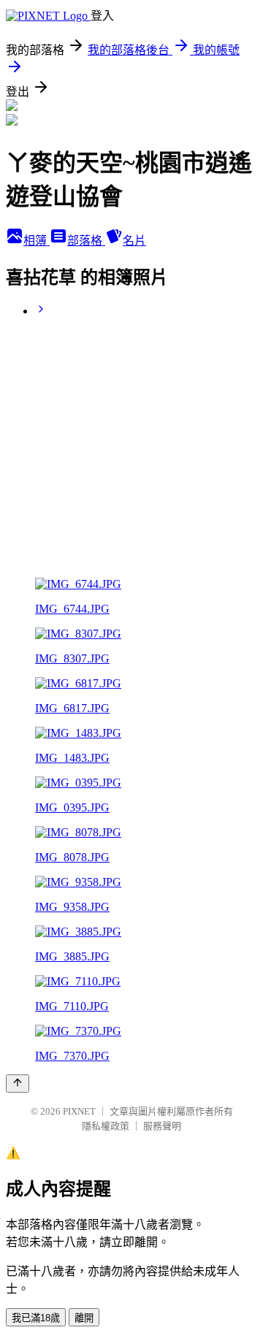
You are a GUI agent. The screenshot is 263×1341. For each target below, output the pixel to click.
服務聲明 (162, 1125)
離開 (84, 1318)
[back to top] (17, 1083)
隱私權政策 (105, 1125)
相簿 (36, 240)
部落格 (86, 240)
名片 (134, 240)
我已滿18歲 (36, 1318)
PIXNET (79, 1111)
